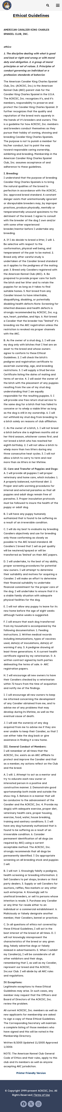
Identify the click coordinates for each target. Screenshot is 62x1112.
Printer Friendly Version (31, 1073)
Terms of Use (42, 1094)
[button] (48, 5)
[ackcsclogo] (6, 5)
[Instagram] (38, 1104)
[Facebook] (23, 1104)
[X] (31, 1104)
